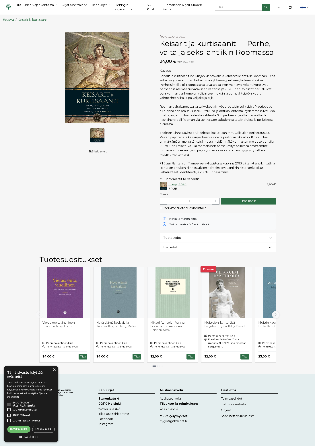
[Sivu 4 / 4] (162, 366)
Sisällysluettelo (98, 151)
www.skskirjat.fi (109, 408)
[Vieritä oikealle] (276, 314)
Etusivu (8, 19)
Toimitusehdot (231, 398)
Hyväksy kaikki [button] (19, 429)
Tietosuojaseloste (233, 404)
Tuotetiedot (172, 237)
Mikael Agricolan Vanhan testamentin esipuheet (168, 324)
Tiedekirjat (99, 5)
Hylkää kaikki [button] (44, 429)
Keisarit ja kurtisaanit (33, 19)
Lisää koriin (248, 201)
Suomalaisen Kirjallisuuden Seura (182, 7)
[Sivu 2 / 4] (157, 366)
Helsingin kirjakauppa (123, 7)
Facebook (105, 419)
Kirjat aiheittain (73, 5)
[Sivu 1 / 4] (154, 366)
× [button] (54, 369)
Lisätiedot (170, 247)
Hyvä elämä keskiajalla (112, 322)
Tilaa (83, 356)
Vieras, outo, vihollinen (58, 322)
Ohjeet (226, 410)
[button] (304, 7)
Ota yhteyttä (169, 408)
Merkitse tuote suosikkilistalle (185, 208)
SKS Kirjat (150, 7)
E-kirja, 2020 (177, 184)
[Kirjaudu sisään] (278, 7)
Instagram (105, 424)
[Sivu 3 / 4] (159, 366)
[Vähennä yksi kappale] (163, 201)
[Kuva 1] (97, 135)
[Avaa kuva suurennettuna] (97, 77)
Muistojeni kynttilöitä (219, 322)
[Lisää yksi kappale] (215, 201)
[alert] (31, 404)
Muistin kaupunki (271, 322)
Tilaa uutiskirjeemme (113, 414)
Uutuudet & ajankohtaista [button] (35, 5)
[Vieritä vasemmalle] (39, 314)
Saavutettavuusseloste (238, 416)
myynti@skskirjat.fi (173, 421)
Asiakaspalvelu (170, 398)
